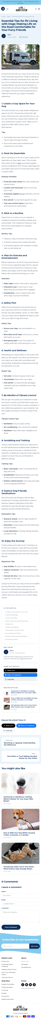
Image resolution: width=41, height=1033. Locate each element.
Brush (22, 194)
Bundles (4, 993)
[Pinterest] (34, 984)
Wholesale (24, 964)
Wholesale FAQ (26, 967)
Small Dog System (7, 987)
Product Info (5, 961)
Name (4, 891)
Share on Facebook (14, 675)
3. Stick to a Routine (11, 618)
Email (4, 900)
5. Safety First (9, 624)
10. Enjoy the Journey (11, 639)
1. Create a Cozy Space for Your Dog (16, 612)
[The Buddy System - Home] (20, 1008)
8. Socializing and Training (13, 633)
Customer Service (7, 977)
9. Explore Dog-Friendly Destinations (16, 636)
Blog (8, 16)
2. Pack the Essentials (11, 615)
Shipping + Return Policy (9, 969)
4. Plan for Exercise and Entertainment (16, 621)
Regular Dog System (8, 984)
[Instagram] (22, 984)
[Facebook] (26, 984)
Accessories (5, 996)
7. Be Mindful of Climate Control (14, 630)
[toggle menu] (3, 9)
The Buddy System (23, 1013)
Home (3, 16)
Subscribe (34, 946)
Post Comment (11, 927)
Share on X (11, 670)
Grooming (5, 990)
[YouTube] (30, 984)
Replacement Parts (8, 999)
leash (19, 163)
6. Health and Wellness (12, 627)
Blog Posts (25, 961)
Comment (5, 908)
